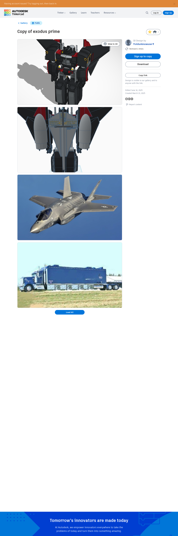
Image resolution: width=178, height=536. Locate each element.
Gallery (24, 23)
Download (143, 64)
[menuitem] (61, 13)
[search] (147, 13)
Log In (156, 12)
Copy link (143, 75)
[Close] (174, 3)
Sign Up (168, 12)
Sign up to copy (143, 56)
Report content (135, 104)
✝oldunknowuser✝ (143, 44)
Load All (69, 312)
